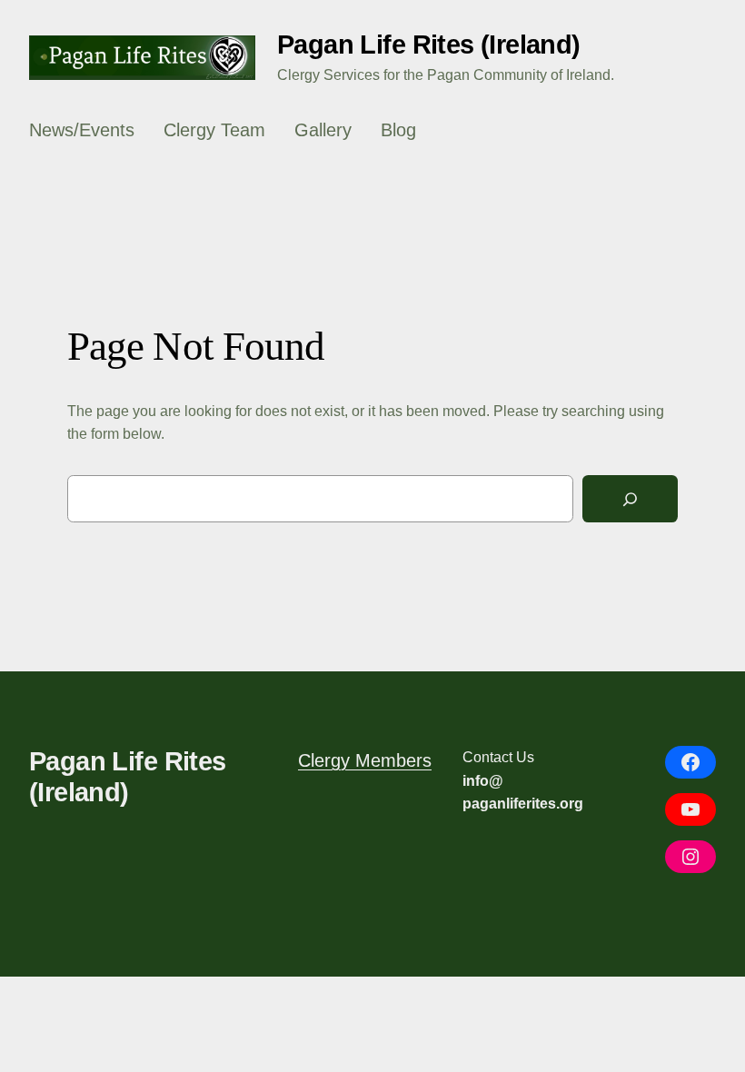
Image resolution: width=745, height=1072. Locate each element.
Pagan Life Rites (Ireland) (429, 44)
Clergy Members (365, 760)
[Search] (630, 498)
